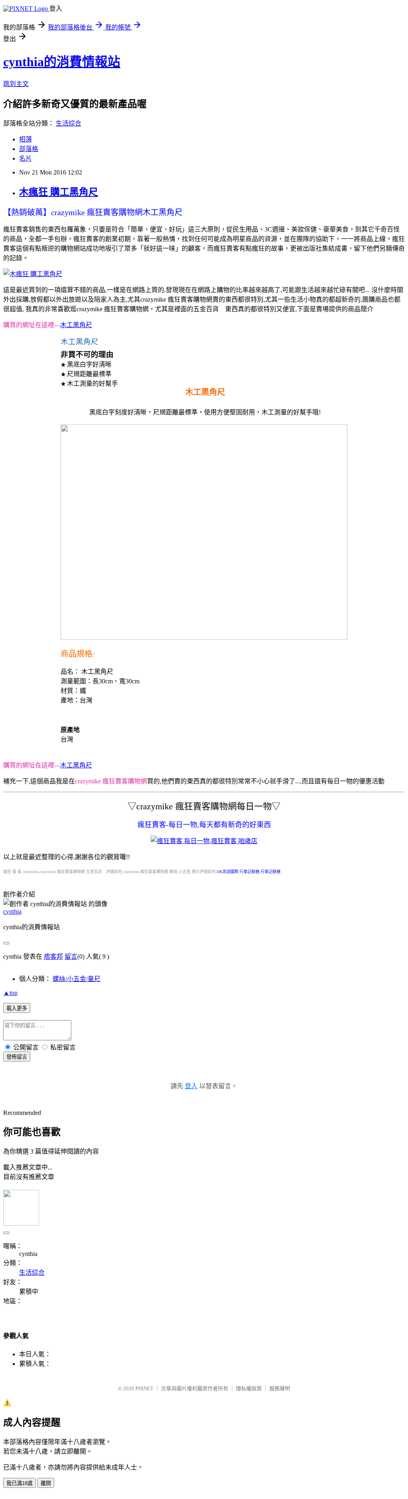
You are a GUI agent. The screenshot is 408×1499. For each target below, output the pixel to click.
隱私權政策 (249, 1388)
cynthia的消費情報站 (61, 62)
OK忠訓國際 (227, 871)
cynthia (12, 911)
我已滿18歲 (19, 1483)
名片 (25, 158)
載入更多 (16, 1008)
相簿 (25, 139)
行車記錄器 (249, 871)
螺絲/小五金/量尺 (76, 978)
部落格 (28, 148)
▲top (10, 992)
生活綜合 (68, 123)
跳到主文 (16, 83)
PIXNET (144, 1388)
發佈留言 (16, 1057)
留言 (71, 956)
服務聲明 (279, 1388)
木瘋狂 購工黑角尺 (58, 192)
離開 (46, 1483)
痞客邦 (53, 956)
